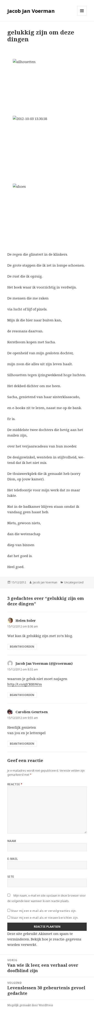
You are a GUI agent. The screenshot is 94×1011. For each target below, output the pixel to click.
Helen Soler (26, 620)
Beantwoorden (22, 646)
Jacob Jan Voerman (31, 10)
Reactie (14, 784)
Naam (11, 841)
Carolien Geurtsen (32, 711)
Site (10, 877)
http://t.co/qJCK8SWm (24, 684)
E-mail (12, 859)
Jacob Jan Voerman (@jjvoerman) (44, 663)
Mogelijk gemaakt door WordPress (30, 1005)
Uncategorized (74, 582)
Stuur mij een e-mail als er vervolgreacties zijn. (44, 911)
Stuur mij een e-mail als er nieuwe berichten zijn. (44, 918)
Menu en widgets (82, 15)
